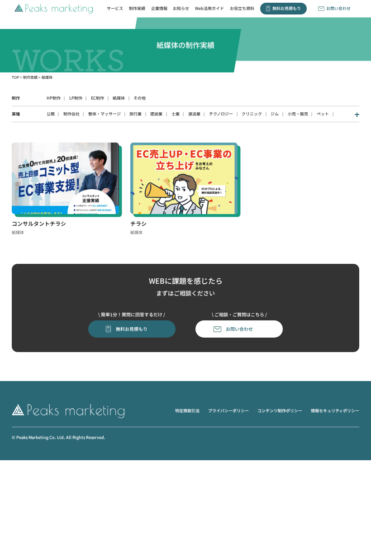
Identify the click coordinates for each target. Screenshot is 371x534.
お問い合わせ (338, 8)
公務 (51, 114)
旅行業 (135, 114)
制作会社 (71, 114)
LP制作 (75, 98)
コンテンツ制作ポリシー (279, 411)
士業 (175, 114)
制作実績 (137, 8)
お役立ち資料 (242, 8)
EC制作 (97, 98)
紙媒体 (119, 98)
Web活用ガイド (209, 8)
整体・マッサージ (104, 114)
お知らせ (181, 8)
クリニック (252, 114)
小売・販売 (298, 114)
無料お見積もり (286, 8)
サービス (115, 8)
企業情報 (159, 8)
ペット (323, 114)
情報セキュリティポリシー (335, 411)
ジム (275, 114)
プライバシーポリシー (228, 411)
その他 (139, 98)
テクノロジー (221, 114)
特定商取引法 (187, 411)
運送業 (194, 114)
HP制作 (54, 98)
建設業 (156, 114)
